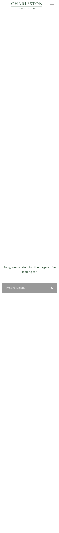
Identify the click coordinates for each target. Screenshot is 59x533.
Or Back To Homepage (29, 296)
